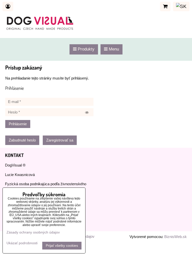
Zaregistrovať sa (59, 140)
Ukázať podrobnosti (22, 243)
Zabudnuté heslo (22, 140)
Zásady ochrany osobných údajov (33, 232)
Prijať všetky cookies (62, 246)
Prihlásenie (18, 124)
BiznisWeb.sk (175, 237)
